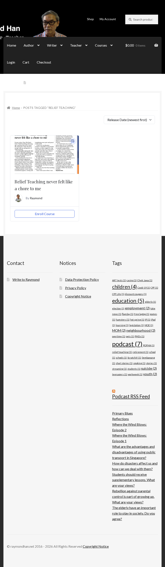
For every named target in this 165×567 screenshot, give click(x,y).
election (118, 308)
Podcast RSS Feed (131, 396)
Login (11, 62)
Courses (101, 45)
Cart (26, 62)
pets (130, 336)
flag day (127, 314)
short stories (124, 363)
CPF (154, 287)
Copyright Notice (78, 296)
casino (132, 280)
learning (122, 325)
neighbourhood (140, 330)
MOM (119, 330)
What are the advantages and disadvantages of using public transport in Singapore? (134, 452)
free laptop (141, 314)
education (128, 300)
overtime (118, 336)
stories (151, 363)
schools (121, 357)
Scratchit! (134, 357)
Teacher (76, 45)
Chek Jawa (144, 280)
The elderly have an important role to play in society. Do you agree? (134, 513)
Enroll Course (45, 214)
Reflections (120, 419)
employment (137, 308)
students (134, 368)
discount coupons (136, 294)
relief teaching (122, 352)
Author (29, 45)
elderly (150, 301)
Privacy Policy (75, 288)
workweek (135, 374)
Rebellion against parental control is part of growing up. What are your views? (133, 496)
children (124, 287)
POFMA (148, 345)
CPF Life (118, 294)
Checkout (44, 62)
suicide (149, 368)
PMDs (139, 336)
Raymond (36, 198)
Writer (52, 45)
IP (147, 319)
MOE (149, 325)
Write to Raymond (41, 83)
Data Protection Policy (82, 279)
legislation (136, 325)
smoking (139, 363)
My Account (108, 19)
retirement (140, 352)
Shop (90, 19)
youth (150, 374)
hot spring (137, 319)
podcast (127, 344)
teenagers (119, 374)
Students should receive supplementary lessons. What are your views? (133, 480)
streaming (119, 368)
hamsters (123, 319)
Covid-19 (144, 287)
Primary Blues (122, 413)
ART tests (119, 280)
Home (11, 45)
